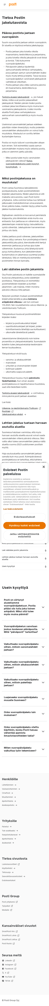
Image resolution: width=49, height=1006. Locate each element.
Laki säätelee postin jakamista (15, 550)
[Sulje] (43, 467)
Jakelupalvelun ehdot (12, 414)
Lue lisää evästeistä (13, 509)
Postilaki (6, 411)
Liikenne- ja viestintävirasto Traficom (20, 408)
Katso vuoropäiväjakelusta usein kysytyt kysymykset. (22, 164)
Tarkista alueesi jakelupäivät (15, 97)
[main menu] (5, 4)
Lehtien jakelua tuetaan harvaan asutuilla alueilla (20, 558)
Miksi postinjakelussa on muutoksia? (18, 543)
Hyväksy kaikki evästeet (24, 525)
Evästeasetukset (8, 880)
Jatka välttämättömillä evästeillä (24, 535)
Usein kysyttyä (8, 566)
